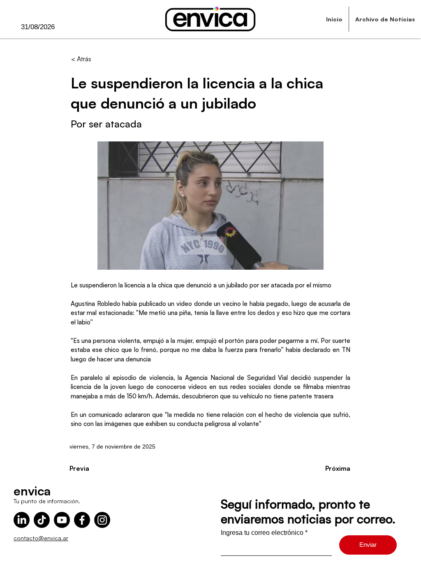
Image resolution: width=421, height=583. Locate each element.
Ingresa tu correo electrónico (262, 533)
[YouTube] (62, 520)
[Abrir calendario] (71, 27)
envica (32, 490)
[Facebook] (82, 520)
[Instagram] (102, 520)
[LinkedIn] (22, 520)
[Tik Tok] (42, 520)
